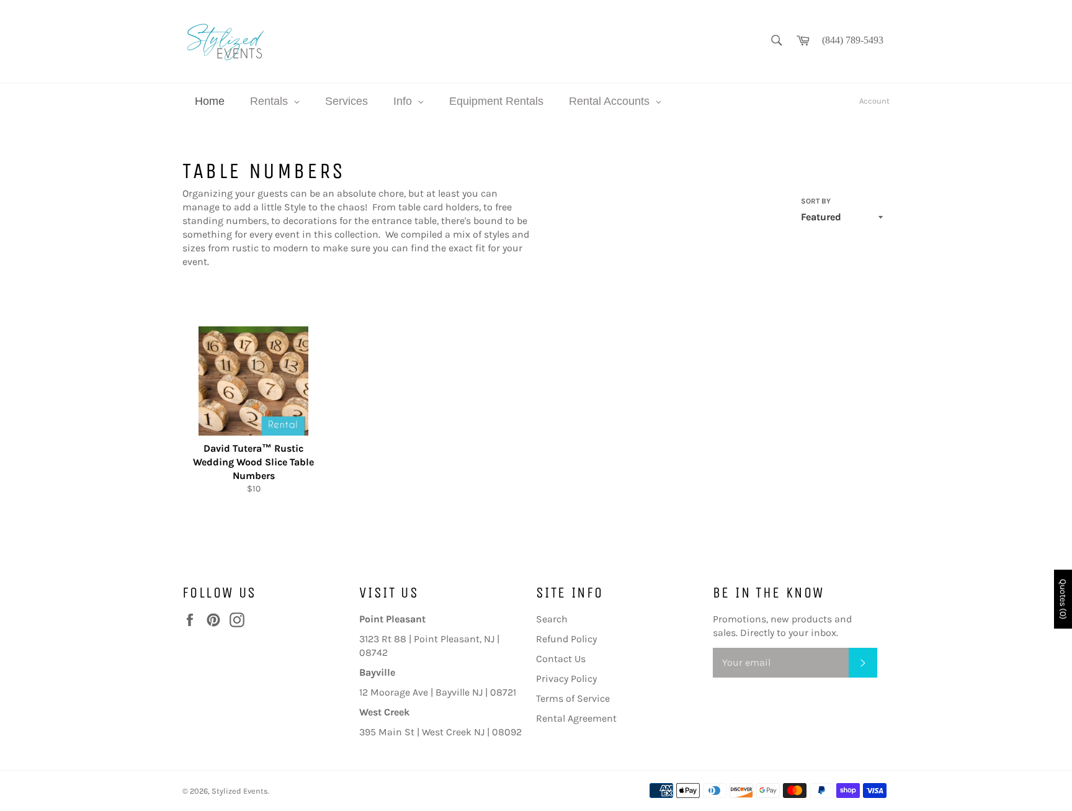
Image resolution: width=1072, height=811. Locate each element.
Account (874, 100)
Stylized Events (240, 790)
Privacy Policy (566, 678)
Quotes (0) (1063, 599)
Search (552, 619)
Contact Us (561, 659)
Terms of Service (573, 698)
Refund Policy (566, 639)
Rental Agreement (576, 718)
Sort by (816, 201)
